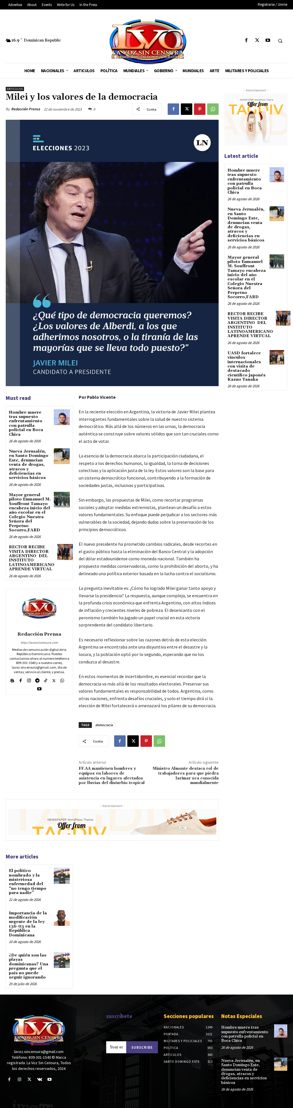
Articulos (15, 89)
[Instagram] (29, 679)
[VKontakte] (39, 1079)
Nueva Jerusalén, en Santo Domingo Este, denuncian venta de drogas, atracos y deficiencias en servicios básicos (28, 464)
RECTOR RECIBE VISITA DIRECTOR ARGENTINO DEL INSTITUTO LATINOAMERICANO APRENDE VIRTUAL (31, 558)
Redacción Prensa (25, 109)
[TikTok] (45, 679)
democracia (104, 725)
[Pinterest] (199, 109)
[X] (257, 40)
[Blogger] (12, 679)
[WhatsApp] (213, 109)
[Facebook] (246, 40)
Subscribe (142, 1047)
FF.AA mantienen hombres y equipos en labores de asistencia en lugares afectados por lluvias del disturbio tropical (112, 775)
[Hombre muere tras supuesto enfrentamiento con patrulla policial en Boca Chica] (62, 417)
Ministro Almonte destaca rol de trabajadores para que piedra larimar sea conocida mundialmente (186, 775)
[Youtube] (268, 40)
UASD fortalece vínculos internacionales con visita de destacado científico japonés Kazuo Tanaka (246, 366)
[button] (280, 41)
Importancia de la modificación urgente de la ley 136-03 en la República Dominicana (28, 924)
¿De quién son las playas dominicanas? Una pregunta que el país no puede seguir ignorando (28, 966)
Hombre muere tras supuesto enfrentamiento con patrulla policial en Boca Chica (26, 423)
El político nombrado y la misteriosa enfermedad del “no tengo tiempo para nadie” (27, 881)
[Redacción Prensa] (39, 609)
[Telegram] (37, 679)
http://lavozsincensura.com (39, 643)
